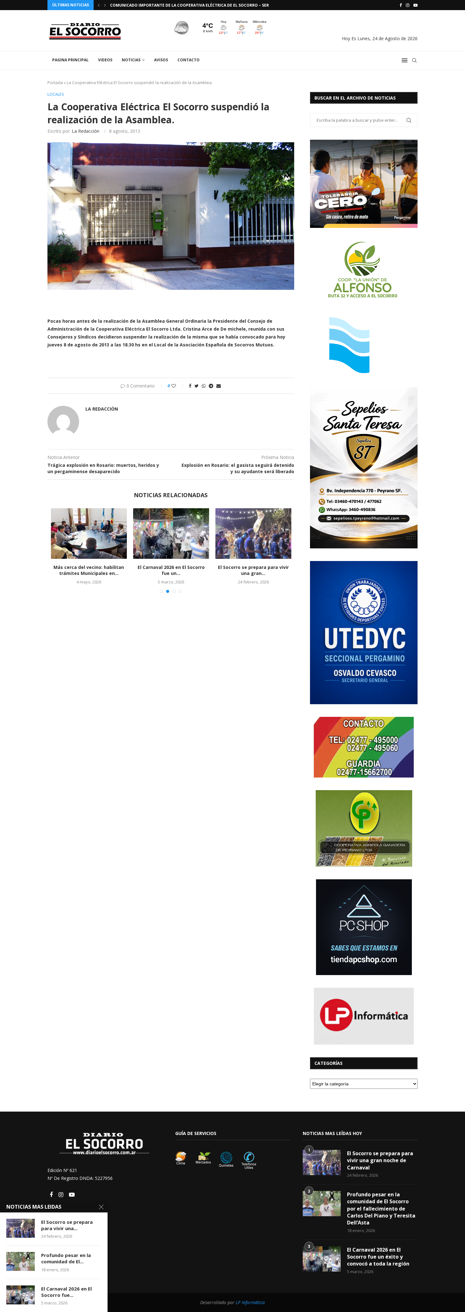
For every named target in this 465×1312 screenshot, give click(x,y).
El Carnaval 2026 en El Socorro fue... (66, 1291)
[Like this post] (177, 386)
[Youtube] (415, 5)
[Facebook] (401, 5)
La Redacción (85, 131)
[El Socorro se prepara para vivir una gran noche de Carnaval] (157, 533)
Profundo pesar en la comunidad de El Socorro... (240, 570)
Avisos (161, 60)
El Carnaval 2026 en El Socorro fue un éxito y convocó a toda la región (378, 1256)
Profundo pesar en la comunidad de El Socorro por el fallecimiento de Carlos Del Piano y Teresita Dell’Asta (381, 1208)
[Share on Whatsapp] (204, 386)
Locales (55, 94)
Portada (55, 82)
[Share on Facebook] (190, 386)
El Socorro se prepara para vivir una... (67, 1225)
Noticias (131, 60)
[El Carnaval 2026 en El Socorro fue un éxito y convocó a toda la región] (75, 533)
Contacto (188, 60)
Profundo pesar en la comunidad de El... (66, 1258)
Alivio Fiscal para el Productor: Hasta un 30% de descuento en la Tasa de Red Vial (199, 5)
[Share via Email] (218, 386)
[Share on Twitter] (197, 386)
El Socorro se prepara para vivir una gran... (157, 570)
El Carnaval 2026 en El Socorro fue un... (75, 570)
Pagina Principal (70, 60)
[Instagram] (407, 5)
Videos (105, 60)
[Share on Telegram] (211, 386)
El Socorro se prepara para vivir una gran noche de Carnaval (380, 1160)
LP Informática (250, 1302)
